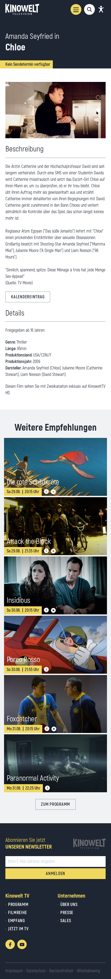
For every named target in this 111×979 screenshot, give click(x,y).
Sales (65, 920)
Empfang (16, 920)
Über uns (68, 904)
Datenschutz (36, 971)
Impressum (14, 971)
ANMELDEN (55, 873)
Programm (18, 904)
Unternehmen (71, 895)
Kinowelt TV (17, 895)
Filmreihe (17, 912)
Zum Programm (55, 804)
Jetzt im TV (18, 929)
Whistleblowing (88, 971)
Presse (66, 912)
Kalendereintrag (27, 297)
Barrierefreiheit (61, 971)
